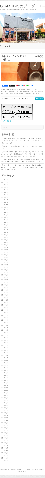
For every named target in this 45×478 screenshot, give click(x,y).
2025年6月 (4, 215)
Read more (39, 98)
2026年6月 (4, 185)
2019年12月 (4, 325)
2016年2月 (4, 440)
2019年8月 (4, 335)
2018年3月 (4, 378)
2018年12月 (4, 355)
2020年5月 (4, 313)
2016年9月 (4, 423)
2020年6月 (4, 310)
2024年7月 (4, 240)
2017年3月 (4, 408)
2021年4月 (4, 292)
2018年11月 (4, 358)
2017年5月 (4, 403)
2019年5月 (4, 343)
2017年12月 (4, 385)
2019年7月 (4, 338)
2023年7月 (4, 255)
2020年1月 (4, 323)
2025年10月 (4, 205)
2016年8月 (4, 425)
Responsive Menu (43, 6)
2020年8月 (4, 305)
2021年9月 (4, 282)
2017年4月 (4, 405)
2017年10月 (4, 390)
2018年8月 (4, 365)
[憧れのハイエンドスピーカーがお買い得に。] (22, 71)
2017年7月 (4, 398)
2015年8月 (4, 455)
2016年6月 (4, 430)
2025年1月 (4, 227)
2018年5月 (4, 373)
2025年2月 (4, 225)
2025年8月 (4, 210)
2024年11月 (4, 232)
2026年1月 (4, 197)
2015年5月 (4, 460)
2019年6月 (4, 340)
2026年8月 (4, 180)
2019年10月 (4, 330)
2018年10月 (4, 360)
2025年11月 (4, 202)
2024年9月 (4, 235)
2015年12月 (4, 445)
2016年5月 (4, 433)
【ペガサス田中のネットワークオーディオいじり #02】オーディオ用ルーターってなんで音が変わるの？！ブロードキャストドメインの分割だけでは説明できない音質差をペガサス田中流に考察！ (22, 154)
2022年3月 (4, 272)
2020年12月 (4, 300)
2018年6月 (4, 370)
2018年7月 (4, 368)
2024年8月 (4, 237)
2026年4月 (4, 190)
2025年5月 (4, 217)
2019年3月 (4, 348)
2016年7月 (4, 428)
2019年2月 (4, 350)
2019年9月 (4, 333)
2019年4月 (4, 345)
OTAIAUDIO (25, 98)
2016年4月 (4, 435)
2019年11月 (4, 328)
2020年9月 (4, 302)
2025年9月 (4, 207)
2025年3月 (4, 222)
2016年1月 (4, 443)
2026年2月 (4, 195)
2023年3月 (4, 260)
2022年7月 (4, 267)
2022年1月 (4, 277)
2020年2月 (4, 320)
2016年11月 (4, 418)
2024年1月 (4, 245)
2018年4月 (4, 375)
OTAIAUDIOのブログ (17, 6)
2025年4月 (4, 220)
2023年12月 (4, 247)
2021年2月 (4, 297)
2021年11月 (4, 280)
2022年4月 (4, 270)
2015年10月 (4, 450)
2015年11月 (4, 448)
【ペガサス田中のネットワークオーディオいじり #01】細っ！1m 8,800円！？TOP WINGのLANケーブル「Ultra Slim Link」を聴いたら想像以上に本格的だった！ (22, 167)
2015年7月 (4, 458)
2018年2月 (4, 380)
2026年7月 (4, 182)
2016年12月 (4, 415)
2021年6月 (4, 287)
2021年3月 (4, 295)
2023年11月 (4, 250)
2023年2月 (4, 262)
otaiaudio (6, 98)
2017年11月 (4, 388)
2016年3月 (4, 438)
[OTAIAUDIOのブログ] (22, 14)
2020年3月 (4, 317)
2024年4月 (4, 242)
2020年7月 (4, 307)
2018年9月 (4, 363)
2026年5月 (4, 187)
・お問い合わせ (6, 121)
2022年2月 (4, 275)
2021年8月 (4, 285)
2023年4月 (4, 257)
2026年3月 (4, 192)
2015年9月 (4, 453)
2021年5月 (4, 290)
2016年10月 (4, 420)
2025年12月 (4, 200)
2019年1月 (4, 353)
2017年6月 (4, 400)
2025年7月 (4, 212)
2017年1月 (4, 413)
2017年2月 (4, 410)
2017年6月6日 (15, 98)
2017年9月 (4, 393)
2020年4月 (4, 315)
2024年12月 (4, 230)
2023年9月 (4, 252)
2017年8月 (4, 395)
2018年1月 (4, 383)
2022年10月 (4, 265)
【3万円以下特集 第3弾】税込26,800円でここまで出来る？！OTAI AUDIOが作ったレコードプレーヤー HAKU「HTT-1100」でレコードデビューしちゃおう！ (22, 141)
